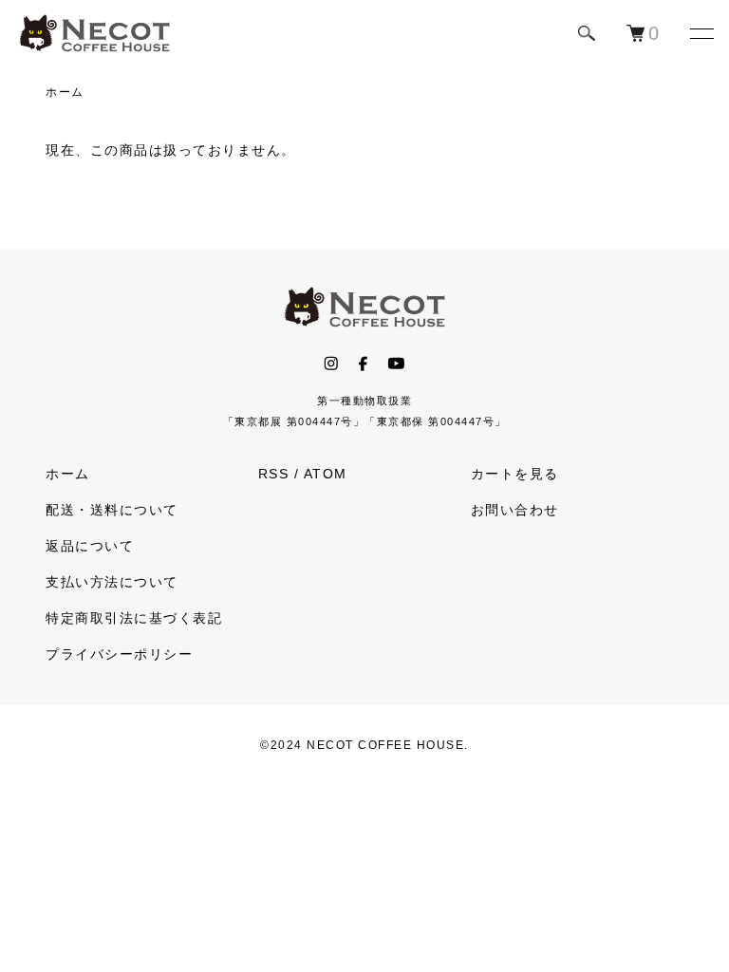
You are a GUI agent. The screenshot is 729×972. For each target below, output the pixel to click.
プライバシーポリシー (119, 654)
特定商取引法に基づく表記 (134, 618)
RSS (274, 473)
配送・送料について (112, 509)
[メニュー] (700, 33)
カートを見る (515, 473)
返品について (90, 545)
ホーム (65, 92)
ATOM (325, 473)
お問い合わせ (515, 509)
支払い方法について (112, 581)
